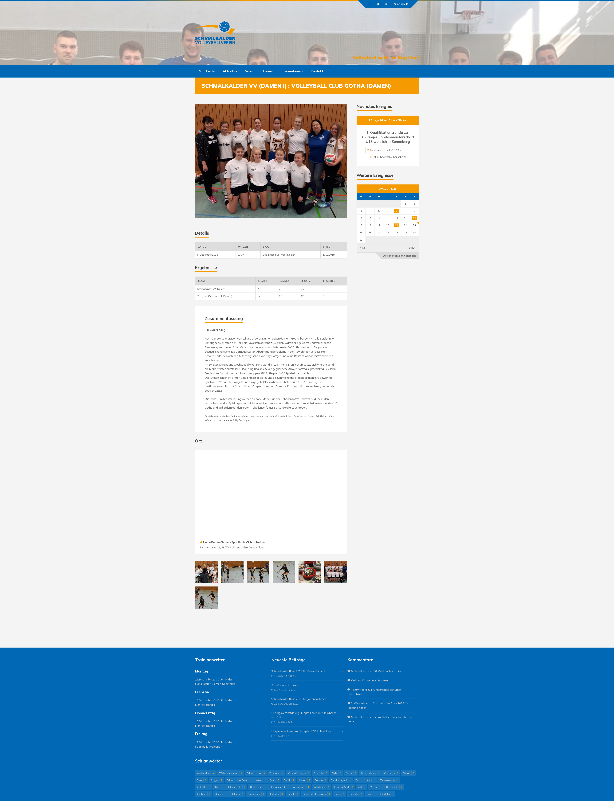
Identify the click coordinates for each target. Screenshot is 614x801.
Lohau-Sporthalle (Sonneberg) (389, 156)
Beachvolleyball (341, 780)
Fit (358, 780)
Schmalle (320, 773)
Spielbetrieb (256, 794)
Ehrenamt (276, 773)
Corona (320, 780)
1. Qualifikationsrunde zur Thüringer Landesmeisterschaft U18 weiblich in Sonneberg (387, 137)
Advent (304, 780)
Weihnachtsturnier (230, 773)
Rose (201, 780)
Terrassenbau (389, 780)
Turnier (408, 773)
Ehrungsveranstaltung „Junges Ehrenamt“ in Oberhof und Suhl (304, 715)
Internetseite (236, 787)
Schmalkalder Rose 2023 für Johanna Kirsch (298, 699)
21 (396, 225)
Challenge (391, 773)
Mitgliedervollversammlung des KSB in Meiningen (302, 731)
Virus (274, 780)
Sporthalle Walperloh (208, 746)
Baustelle (355, 794)
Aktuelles (230, 71)
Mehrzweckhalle (205, 704)
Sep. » (412, 247)
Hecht (339, 794)
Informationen (292, 71)
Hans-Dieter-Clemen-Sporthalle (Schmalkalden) (235, 542)
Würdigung (321, 787)
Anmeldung (301, 787)
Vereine (376, 787)
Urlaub (293, 794)
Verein (250, 71)
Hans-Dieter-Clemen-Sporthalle (215, 683)
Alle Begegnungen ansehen (399, 255)
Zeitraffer (204, 787)
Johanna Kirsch (343, 787)
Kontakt (317, 71)
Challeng (203, 794)
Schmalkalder (256, 773)
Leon (371, 794)
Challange (276, 794)
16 (414, 218)
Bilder (337, 773)
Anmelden (399, 3)
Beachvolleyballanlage (316, 794)
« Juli (362, 247)
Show (351, 773)
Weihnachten (206, 773)
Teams (268, 71)
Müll (362, 787)
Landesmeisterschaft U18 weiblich (389, 150)
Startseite (207, 71)
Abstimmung (258, 787)
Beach (289, 780)
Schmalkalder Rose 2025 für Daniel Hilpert (298, 671)
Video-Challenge (298, 773)
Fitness (237, 794)
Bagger (216, 780)
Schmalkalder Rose (239, 780)
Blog (219, 787)
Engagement (280, 787)
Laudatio (387, 794)
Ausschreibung (370, 773)
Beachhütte (394, 787)
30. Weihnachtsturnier (285, 685)
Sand (371, 780)
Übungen (221, 794)
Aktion (260, 780)
